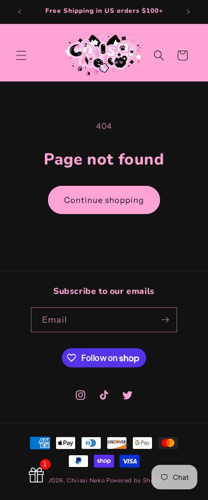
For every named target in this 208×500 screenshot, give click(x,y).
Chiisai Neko (86, 480)
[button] (21, 55)
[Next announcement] (188, 11)
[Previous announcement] (19, 11)
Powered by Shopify (136, 480)
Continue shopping (104, 200)
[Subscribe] (165, 319)
